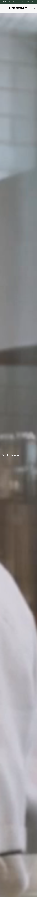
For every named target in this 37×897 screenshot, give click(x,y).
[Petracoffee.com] (19, 8)
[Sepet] (34, 8)
